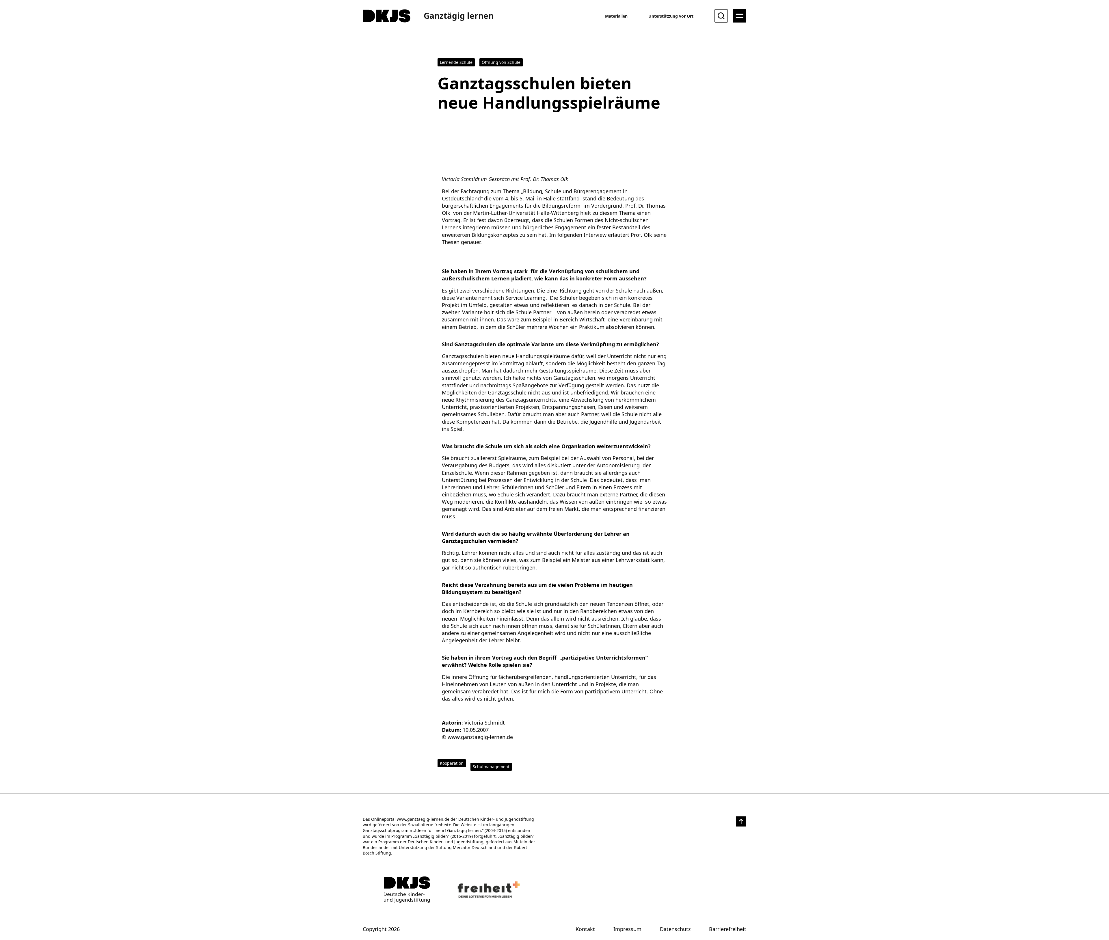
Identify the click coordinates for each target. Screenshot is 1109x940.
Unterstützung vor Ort (670, 16)
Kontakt (585, 929)
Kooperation (452, 763)
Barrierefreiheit (727, 929)
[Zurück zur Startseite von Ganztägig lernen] (407, 889)
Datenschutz (675, 929)
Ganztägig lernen (459, 15)
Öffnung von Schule (501, 62)
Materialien (616, 16)
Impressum (627, 929)
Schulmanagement (491, 766)
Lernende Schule (456, 62)
